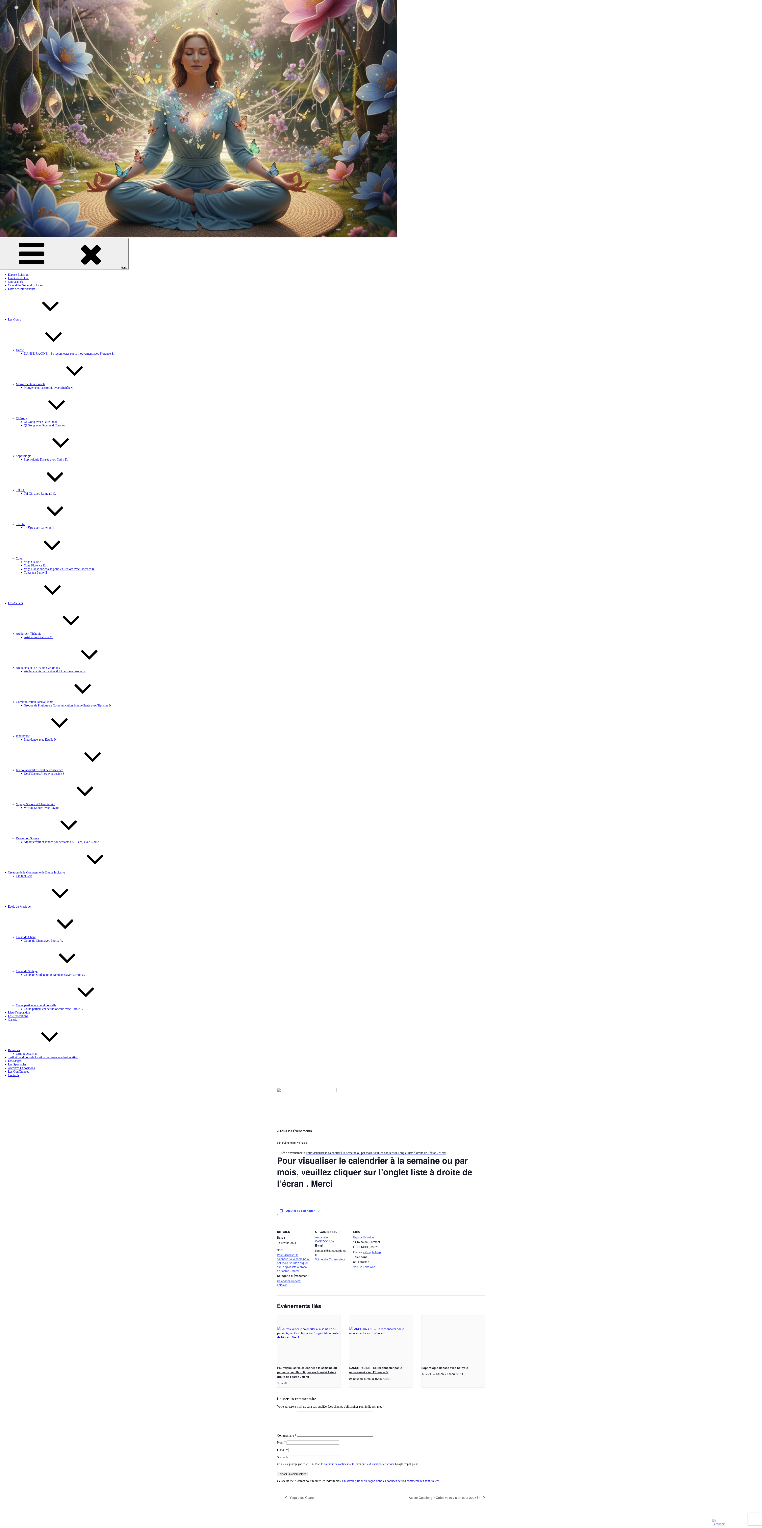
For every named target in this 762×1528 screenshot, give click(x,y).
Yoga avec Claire (301, 1497)
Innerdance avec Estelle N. (40, 739)
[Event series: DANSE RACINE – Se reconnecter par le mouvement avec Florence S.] (392, 1378)
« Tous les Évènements (294, 1131)
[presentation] (309, 1338)
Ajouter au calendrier (300, 1211)
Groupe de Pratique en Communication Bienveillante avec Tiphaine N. (68, 705)
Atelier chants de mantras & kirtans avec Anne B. (55, 671)
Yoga (19, 558)
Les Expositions (18, 1016)
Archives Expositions (21, 1068)
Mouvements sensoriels (30, 384)
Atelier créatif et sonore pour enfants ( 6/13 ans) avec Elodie (61, 842)
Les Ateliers (15, 603)
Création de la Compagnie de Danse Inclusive (36, 872)
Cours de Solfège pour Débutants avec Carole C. (54, 974)
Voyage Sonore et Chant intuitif (35, 804)
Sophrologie (23, 456)
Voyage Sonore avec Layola (41, 807)
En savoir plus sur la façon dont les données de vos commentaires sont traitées (390, 1481)
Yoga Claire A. (33, 561)
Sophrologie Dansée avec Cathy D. (46, 459)
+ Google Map (372, 1252)
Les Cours (14, 319)
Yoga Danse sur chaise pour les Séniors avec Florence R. (59, 569)
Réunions (14, 1050)
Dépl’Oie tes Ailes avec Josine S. (44, 773)
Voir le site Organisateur (330, 1259)
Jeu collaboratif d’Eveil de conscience (39, 770)
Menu (124, 267)
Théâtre (20, 524)
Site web (282, 1457)
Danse (20, 350)
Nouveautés (15, 281)
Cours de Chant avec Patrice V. (43, 940)
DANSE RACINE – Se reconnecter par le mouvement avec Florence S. (69, 353)
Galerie (12, 1019)
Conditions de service (382, 1464)
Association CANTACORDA (324, 1239)
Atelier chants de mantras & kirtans (38, 667)
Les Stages (14, 1060)
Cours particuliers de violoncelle (36, 1005)
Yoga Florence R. (35, 565)
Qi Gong (21, 418)
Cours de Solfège (27, 971)
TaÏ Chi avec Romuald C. (40, 493)
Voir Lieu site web (364, 1267)
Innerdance (23, 736)
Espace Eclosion (18, 274)
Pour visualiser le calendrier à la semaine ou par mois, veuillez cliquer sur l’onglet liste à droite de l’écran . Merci (293, 1263)
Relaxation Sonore (27, 838)
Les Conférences (18, 1071)
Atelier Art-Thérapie (28, 633)
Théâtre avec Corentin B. (39, 527)
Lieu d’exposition (19, 1012)
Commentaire (286, 1435)
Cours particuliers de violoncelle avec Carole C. (54, 1009)
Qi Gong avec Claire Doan (41, 421)
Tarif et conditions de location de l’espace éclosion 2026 (43, 1057)
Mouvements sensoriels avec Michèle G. (49, 387)
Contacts (13, 1075)
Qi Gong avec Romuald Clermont (45, 425)
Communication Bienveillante (34, 702)
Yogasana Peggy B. (36, 572)
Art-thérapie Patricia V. (38, 637)
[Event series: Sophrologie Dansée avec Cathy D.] (464, 1374)
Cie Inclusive (24, 876)
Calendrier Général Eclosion (25, 285)
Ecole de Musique (19, 906)
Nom (281, 1442)
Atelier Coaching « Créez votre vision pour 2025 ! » (445, 1497)
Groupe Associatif (27, 1053)
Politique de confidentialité (339, 1464)
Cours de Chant (26, 937)
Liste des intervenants (21, 289)
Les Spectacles (17, 1064)
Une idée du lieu (18, 278)
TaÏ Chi (20, 490)
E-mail (282, 1449)
